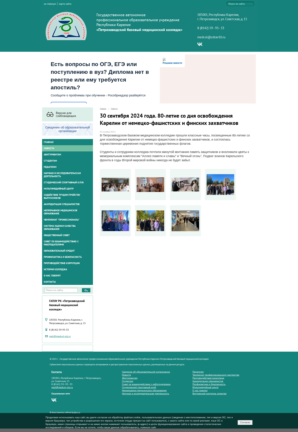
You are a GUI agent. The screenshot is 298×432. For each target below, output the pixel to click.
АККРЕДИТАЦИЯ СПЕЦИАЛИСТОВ (62, 204)
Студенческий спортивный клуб (64, 182)
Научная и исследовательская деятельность (62, 175)
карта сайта (65, 3)
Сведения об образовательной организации (146, 371)
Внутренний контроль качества (209, 393)
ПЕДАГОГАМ (50, 166)
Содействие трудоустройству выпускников (62, 196)
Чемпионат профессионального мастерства (215, 374)
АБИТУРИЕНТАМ (52, 154)
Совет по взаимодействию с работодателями (61, 243)
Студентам (127, 381)
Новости (49, 148)
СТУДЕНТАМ (50, 160)
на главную (50, 3)
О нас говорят (52, 275)
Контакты (50, 281)
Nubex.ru (75, 412)
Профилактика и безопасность (63, 257)
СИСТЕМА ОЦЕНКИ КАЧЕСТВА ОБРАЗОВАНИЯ (60, 227)
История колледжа (55, 269)
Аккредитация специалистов (207, 381)
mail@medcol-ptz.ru (60, 336)
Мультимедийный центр (59, 188)
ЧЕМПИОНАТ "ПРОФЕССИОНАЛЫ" (62, 219)
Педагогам (198, 371)
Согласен (245, 422)
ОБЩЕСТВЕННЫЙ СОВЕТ (57, 235)
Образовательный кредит (59, 250)
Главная (48, 142)
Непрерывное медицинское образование (60, 212)
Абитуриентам (129, 378)
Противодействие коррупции (62, 263)
